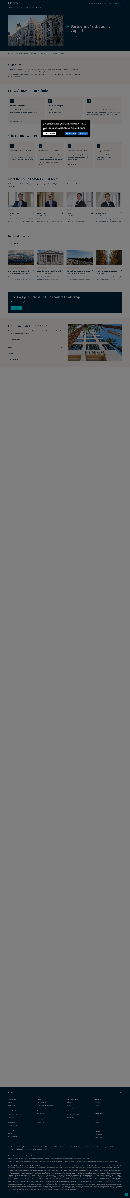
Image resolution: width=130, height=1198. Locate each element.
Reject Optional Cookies (71, 133)
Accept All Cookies (83, 133)
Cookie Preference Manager (49, 133)
